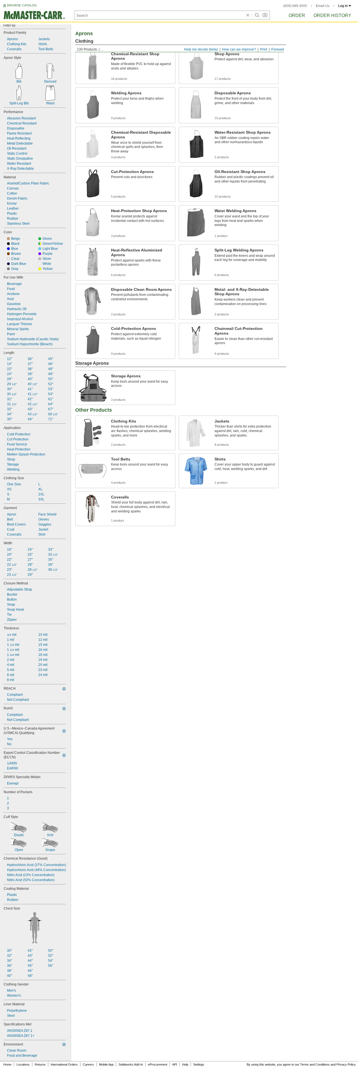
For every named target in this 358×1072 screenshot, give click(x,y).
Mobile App (106, 1064)
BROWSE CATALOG (22, 5)
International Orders (64, 1064)
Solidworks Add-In (131, 1064)
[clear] (247, 15)
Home (7, 1064)
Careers (88, 1064)
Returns (40, 1064)
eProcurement (157, 1064)
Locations (23, 1064)
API (174, 1064)
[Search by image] (265, 15)
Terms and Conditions (315, 1064)
